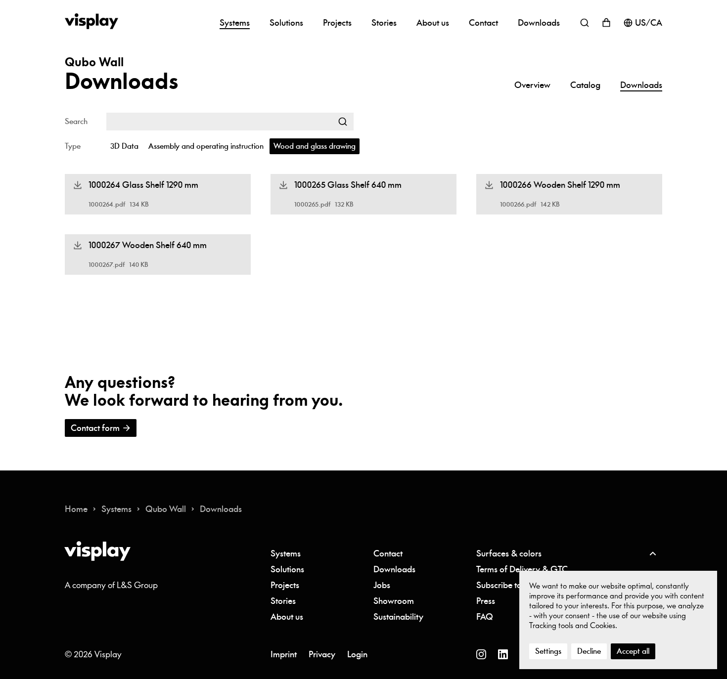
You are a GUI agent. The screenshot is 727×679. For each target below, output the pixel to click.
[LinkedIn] (503, 654)
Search (76, 122)
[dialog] (618, 620)
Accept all (633, 651)
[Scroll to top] (652, 553)
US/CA (648, 22)
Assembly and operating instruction (206, 146)
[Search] (343, 122)
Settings (548, 651)
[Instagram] (481, 654)
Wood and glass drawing (314, 146)
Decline (589, 651)
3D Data (124, 146)
